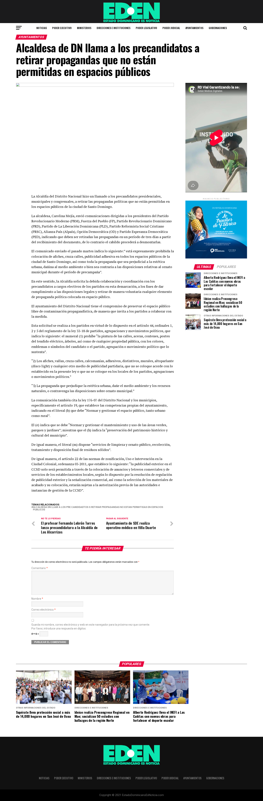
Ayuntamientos (194, 28)
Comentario (39, 568)
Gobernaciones (218, 28)
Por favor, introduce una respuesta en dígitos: (58, 628)
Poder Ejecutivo (62, 28)
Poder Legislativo (146, 28)
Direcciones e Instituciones (113, 28)
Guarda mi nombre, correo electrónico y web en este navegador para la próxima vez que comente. (90, 624)
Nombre (37, 598)
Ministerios (84, 28)
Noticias (41, 28)
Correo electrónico (43, 609)
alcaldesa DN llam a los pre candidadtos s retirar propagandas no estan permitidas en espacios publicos (98, 508)
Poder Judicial (171, 28)
